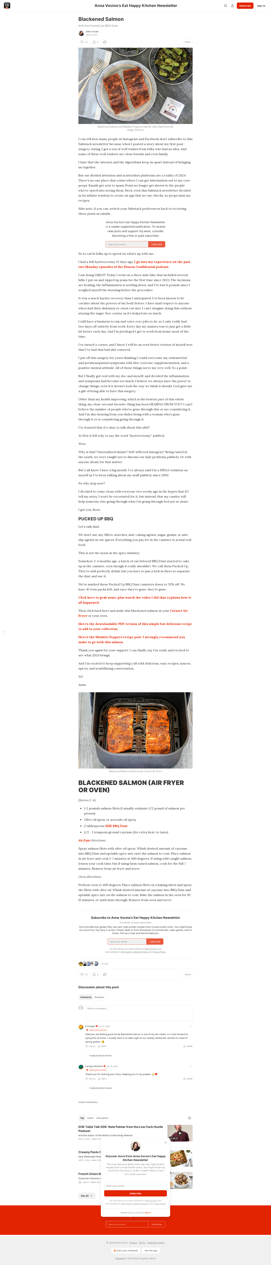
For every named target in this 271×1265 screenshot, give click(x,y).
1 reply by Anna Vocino (100, 1055)
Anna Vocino (92, 32)
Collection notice (156, 1242)
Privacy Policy (159, 1203)
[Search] (225, 6)
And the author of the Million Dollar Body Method (105, 1135)
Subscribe (245, 5)
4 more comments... (88, 1102)
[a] (180, 1133)
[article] (135, 1135)
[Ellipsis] (191, 1026)
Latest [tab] (90, 1118)
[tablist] (92, 997)
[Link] (74, 518)
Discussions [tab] (102, 1118)
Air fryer (84, 840)
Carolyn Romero (94, 1066)
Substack (120, 1258)
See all (85, 1195)
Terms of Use (151, 1200)
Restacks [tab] (99, 997)
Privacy (133, 1242)
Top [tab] (82, 1118)
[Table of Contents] (3, 633)
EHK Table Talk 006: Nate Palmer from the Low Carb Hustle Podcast (120, 1129)
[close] (165, 1142)
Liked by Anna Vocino (98, 1030)
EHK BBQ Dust (116, 826)
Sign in (261, 5)
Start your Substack (127, 1250)
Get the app (151, 1250)
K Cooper (90, 1026)
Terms (142, 1242)
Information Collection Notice (134, 1203)
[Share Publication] (232, 6)
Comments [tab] (85, 997)
